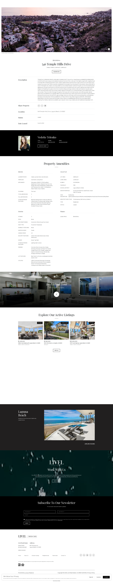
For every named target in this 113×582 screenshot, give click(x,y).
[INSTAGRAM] (93, 555)
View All (56, 350)
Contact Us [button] (56, 481)
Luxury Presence (29, 572)
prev (5, 49)
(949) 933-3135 (51, 142)
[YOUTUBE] (87, 555)
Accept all (106, 577)
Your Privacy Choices (56, 580)
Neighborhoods (45, 555)
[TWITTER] (90, 555)
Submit (27, 523)
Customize (99, 577)
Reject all (91, 577)
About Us (26, 555)
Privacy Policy (60, 520)
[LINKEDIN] (84, 555)
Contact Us (63, 555)
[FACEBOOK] (81, 555)
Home (19, 555)
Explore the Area (90, 443)
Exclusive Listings (35, 555)
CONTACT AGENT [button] (43, 146)
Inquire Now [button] (56, 71)
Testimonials (55, 555)
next (9, 49)
